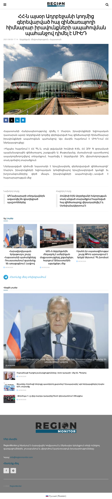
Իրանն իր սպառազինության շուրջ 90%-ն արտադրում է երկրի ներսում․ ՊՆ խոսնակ (93, 254)
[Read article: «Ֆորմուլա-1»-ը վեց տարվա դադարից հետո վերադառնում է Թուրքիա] (9, 399)
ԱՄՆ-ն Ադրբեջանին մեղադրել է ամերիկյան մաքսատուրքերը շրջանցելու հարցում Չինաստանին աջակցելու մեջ (57, 257)
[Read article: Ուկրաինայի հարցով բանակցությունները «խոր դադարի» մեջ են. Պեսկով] (9, 376)
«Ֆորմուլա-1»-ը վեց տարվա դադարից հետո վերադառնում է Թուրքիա (50, 396)
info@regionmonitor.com (21, 457)
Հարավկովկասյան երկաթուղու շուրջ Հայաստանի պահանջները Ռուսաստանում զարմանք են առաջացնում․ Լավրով (20, 257)
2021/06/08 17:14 (11, 39)
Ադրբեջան (25, 39)
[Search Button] (107, 4)
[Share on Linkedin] (17, 120)
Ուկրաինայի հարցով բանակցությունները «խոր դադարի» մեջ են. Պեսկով (51, 372)
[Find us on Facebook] (6, 470)
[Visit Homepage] (56, 4)
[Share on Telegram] (23, 120)
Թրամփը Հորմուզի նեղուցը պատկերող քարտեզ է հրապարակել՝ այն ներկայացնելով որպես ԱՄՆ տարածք (60, 385)
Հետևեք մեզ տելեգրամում (28, 277)
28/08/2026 (9, 267)
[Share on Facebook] (6, 120)
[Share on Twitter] (11, 120)
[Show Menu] (5, 4)
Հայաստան (55, 39)
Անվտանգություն (39, 39)
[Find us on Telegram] (13, 470)
